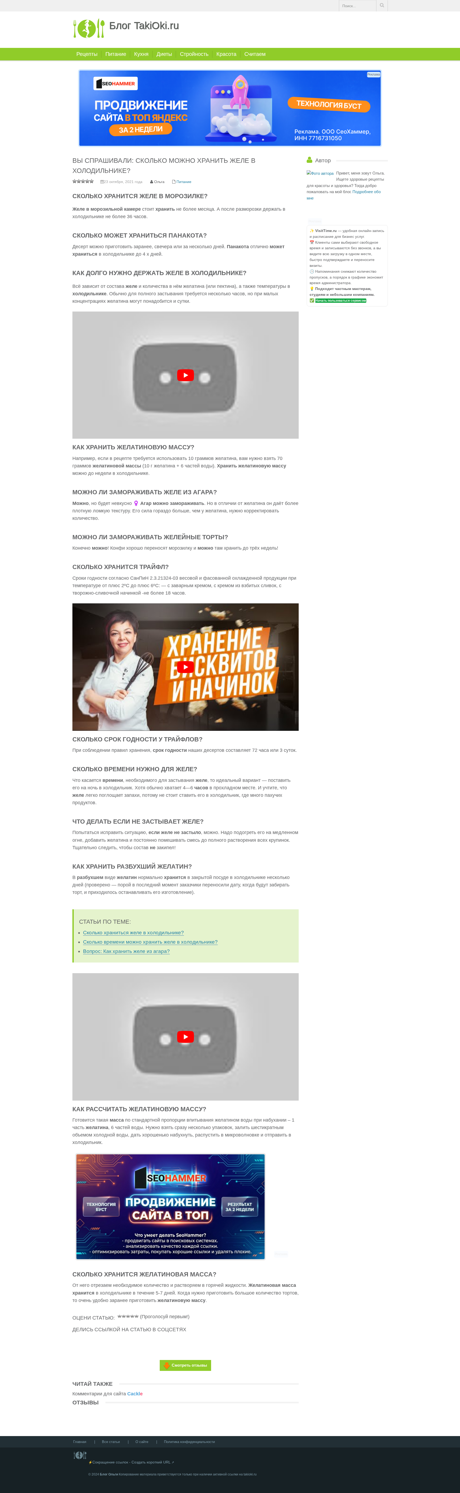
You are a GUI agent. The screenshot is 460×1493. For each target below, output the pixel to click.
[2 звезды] (124, 1315)
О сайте (141, 1442)
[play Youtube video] (185, 375)
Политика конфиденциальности (189, 1442)
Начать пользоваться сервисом (340, 300)
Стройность (194, 54)
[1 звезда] (119, 1315)
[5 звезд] (136, 1315)
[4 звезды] (132, 1315)
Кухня (141, 54)
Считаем (255, 54)
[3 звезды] (128, 1315)
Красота (226, 54)
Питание (115, 54)
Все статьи (111, 1442)
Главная (79, 1442)
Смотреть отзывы (189, 1365)
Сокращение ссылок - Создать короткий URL (131, 1462)
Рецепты (86, 54)
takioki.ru (250, 1474)
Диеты (164, 54)
